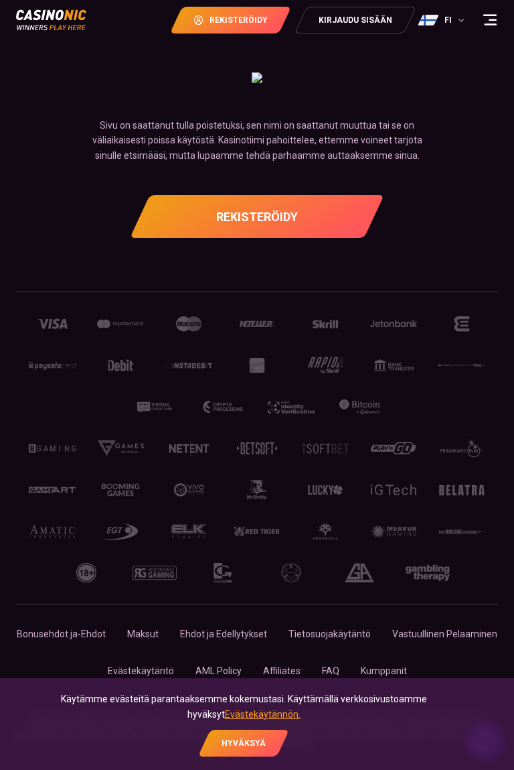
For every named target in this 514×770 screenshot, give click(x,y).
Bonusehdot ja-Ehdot (61, 634)
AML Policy (218, 670)
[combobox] (442, 20)
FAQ (330, 670)
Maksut (143, 634)
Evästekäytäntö (141, 670)
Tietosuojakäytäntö (329, 634)
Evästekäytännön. (263, 714)
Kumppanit (384, 670)
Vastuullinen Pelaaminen (444, 634)
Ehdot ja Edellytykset (223, 634)
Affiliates (282, 670)
